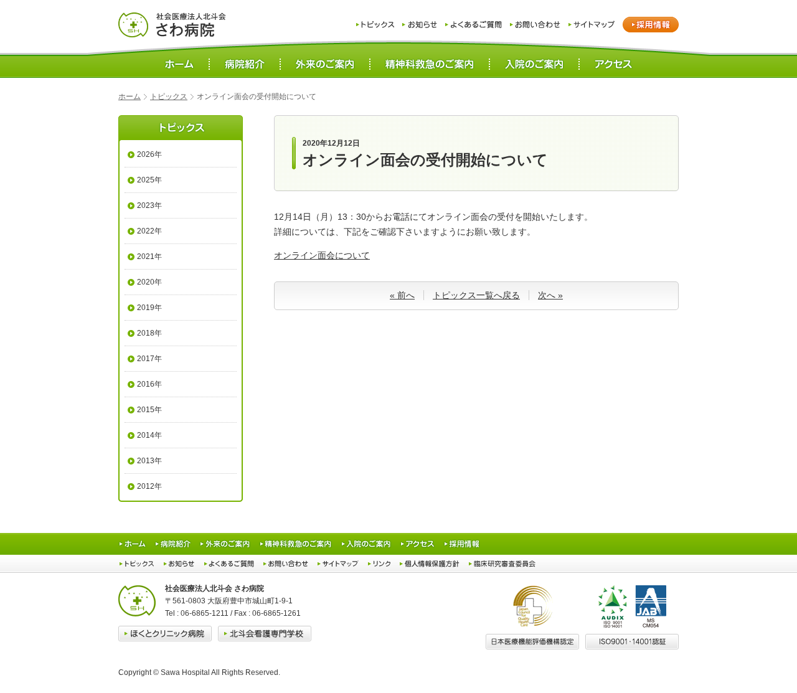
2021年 (149, 256)
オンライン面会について (322, 255)
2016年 (149, 384)
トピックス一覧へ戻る (476, 295)
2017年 (149, 358)
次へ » (550, 295)
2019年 (149, 307)
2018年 (149, 333)
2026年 (149, 154)
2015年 (149, 409)
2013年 (149, 460)
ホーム (129, 96)
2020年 (149, 282)
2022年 (149, 231)
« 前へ (402, 295)
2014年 (149, 435)
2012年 (149, 486)
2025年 (149, 180)
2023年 (149, 205)
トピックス (168, 96)
